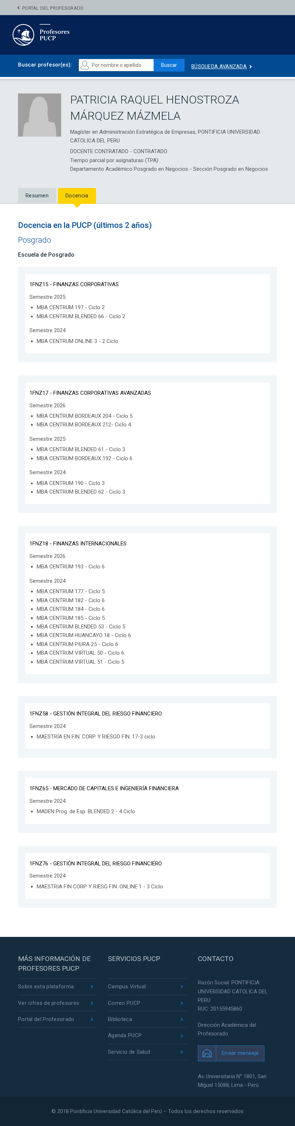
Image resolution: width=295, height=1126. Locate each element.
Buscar (169, 65)
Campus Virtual (127, 986)
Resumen (37, 195)
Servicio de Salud (129, 1052)
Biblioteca (120, 1019)
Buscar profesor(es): (45, 64)
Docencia (76, 195)
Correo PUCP (124, 1003)
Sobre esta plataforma (46, 986)
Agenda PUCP (125, 1035)
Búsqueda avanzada (219, 66)
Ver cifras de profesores (48, 1003)
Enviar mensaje (240, 1053)
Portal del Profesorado (53, 8)
